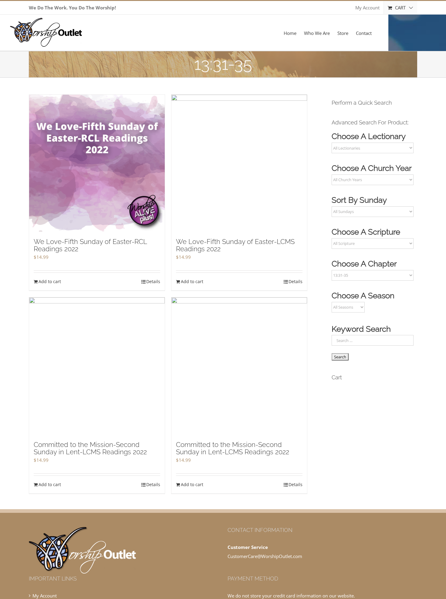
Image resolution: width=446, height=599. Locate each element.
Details (153, 281)
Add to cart (50, 281)
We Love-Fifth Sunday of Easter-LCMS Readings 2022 (235, 245)
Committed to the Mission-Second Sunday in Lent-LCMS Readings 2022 (90, 448)
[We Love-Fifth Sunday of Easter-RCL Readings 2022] (97, 163)
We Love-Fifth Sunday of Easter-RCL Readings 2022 (90, 245)
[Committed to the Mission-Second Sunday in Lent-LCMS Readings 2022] (97, 366)
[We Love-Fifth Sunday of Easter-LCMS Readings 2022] (239, 163)
